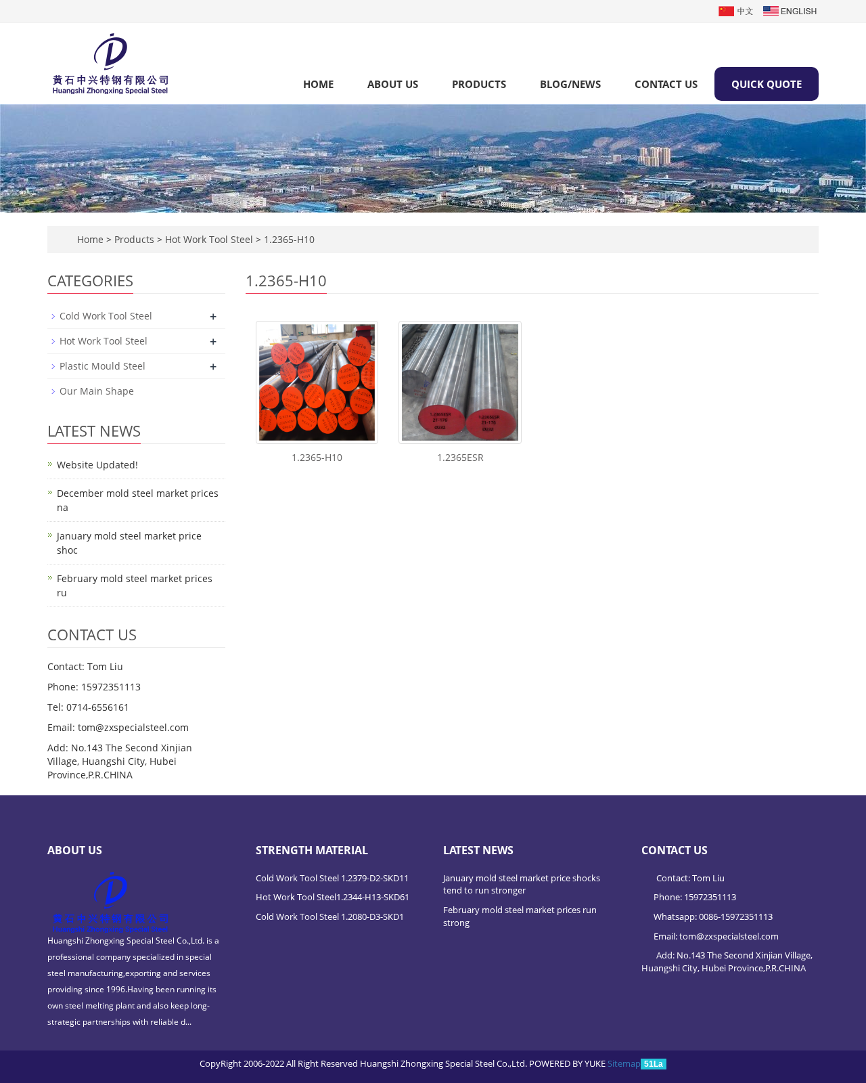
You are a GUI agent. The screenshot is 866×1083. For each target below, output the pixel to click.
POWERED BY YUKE (568, 1063)
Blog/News (570, 84)
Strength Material (312, 850)
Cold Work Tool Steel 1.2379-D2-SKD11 (332, 878)
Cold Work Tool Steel (106, 315)
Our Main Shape (97, 390)
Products (479, 84)
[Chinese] (736, 10)
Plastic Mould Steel (102, 365)
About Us (392, 84)
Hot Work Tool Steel (209, 239)
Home (318, 84)
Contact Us (666, 84)
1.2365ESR (460, 457)
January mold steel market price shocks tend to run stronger (521, 884)
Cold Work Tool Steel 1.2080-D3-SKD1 (330, 916)
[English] (790, 10)
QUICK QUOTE (766, 84)
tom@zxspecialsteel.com (729, 936)
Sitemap (624, 1063)
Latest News (478, 850)
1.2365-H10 (288, 239)
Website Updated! (97, 464)
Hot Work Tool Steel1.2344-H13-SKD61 (332, 897)
